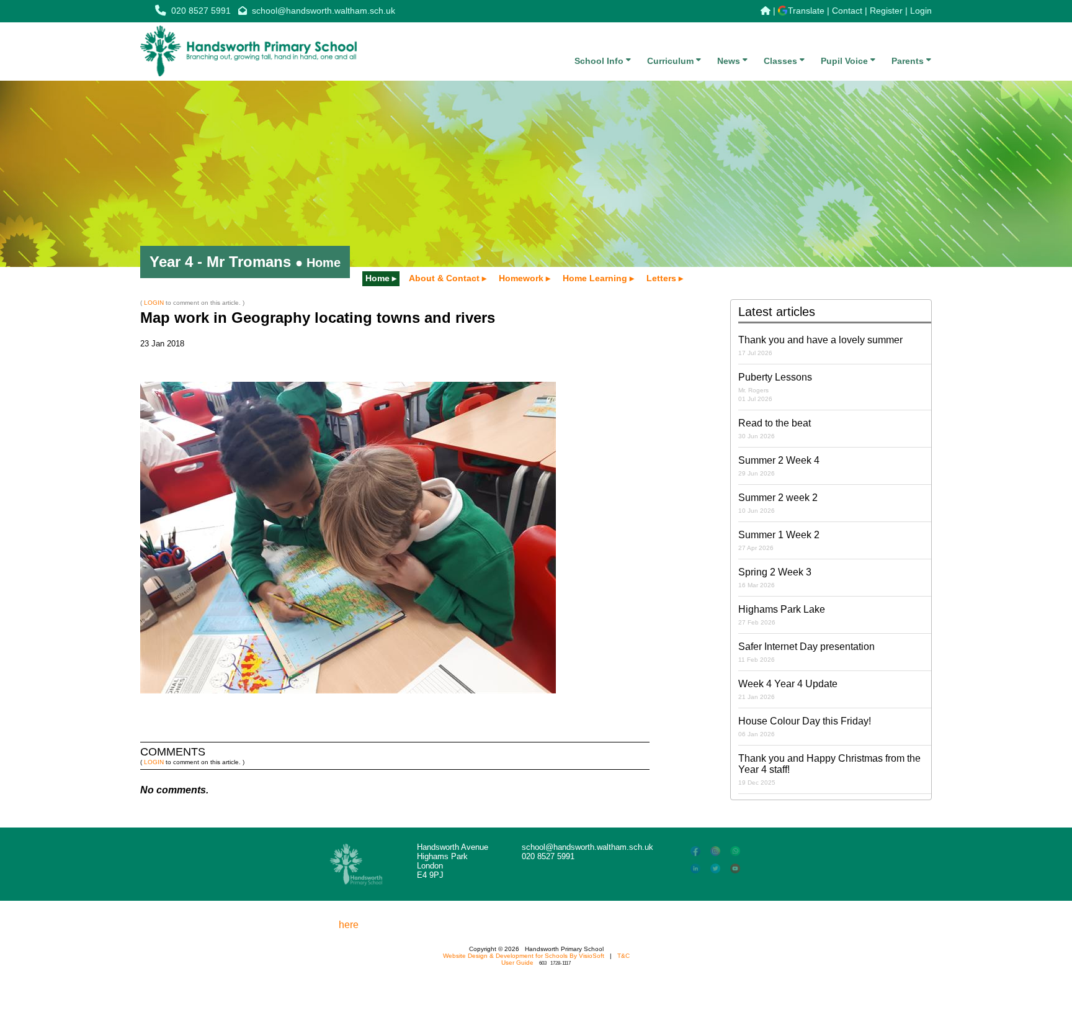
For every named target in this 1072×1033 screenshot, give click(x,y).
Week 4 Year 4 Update (788, 689)
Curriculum (671, 61)
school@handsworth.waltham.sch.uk (323, 11)
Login (921, 11)
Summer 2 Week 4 (779, 466)
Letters (661, 278)
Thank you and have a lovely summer (820, 345)
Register (886, 11)
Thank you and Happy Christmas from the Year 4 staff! (829, 769)
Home (377, 278)
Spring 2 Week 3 (774, 578)
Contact (847, 11)
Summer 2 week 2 (778, 503)
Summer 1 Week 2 (779, 540)
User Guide (517, 962)
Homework (521, 278)
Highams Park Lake (781, 615)
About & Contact (444, 278)
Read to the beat (774, 429)
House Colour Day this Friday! (804, 727)
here (349, 924)
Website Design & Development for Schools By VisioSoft (523, 955)
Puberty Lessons (775, 387)
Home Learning (595, 278)
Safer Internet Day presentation (806, 652)
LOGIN (154, 302)
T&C (623, 955)
